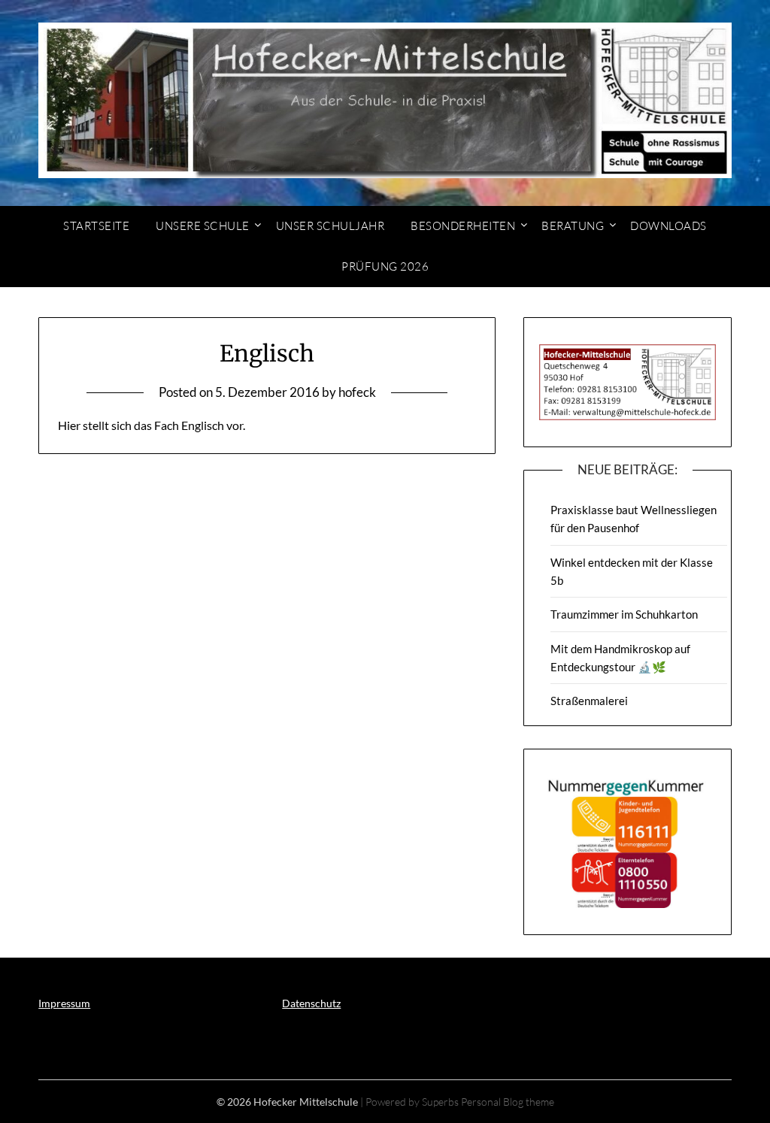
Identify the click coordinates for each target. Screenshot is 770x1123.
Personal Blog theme (507, 1101)
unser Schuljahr (330, 226)
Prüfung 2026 (385, 266)
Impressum (64, 1003)
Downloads (668, 226)
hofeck (357, 392)
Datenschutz (311, 1003)
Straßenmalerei (589, 700)
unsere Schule (203, 226)
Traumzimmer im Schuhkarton (624, 614)
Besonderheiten (463, 226)
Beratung (572, 226)
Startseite (96, 226)
